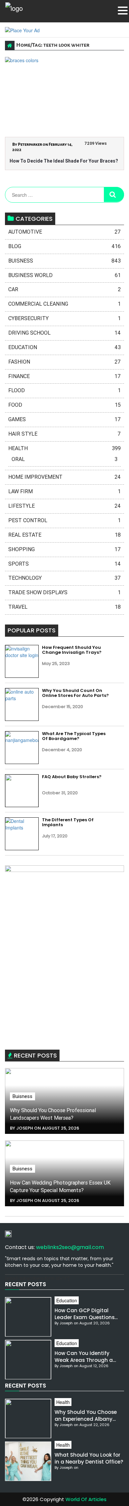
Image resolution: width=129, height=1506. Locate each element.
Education (64, 347)
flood (64, 390)
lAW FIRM (64, 491)
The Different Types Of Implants (68, 822)
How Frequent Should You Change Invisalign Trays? (72, 650)
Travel (64, 607)
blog (64, 246)
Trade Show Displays (64, 592)
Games (64, 419)
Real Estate (64, 535)
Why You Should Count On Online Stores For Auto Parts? (75, 693)
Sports (64, 564)
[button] (123, 10)
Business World (64, 275)
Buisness (64, 261)
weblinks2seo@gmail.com (70, 1247)
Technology (64, 578)
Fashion (64, 362)
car (64, 289)
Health (64, 448)
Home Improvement (64, 477)
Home (23, 44)
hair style (64, 434)
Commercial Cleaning (64, 304)
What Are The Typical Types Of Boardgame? (74, 736)
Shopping (64, 549)
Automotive (64, 232)
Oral (64, 459)
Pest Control (64, 520)
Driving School (64, 333)
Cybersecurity (64, 318)
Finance (64, 376)
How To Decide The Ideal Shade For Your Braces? (64, 161)
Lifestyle (64, 506)
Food (64, 405)
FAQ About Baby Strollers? (72, 776)
